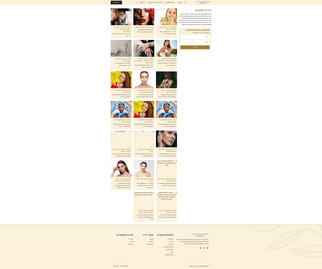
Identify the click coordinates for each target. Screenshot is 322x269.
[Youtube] (200, 248)
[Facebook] (207, 248)
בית (185, 2)
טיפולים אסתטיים (170, 2)
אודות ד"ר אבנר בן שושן (155, 2)
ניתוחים (180, 2)
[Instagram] (204, 248)
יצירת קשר (142, 2)
